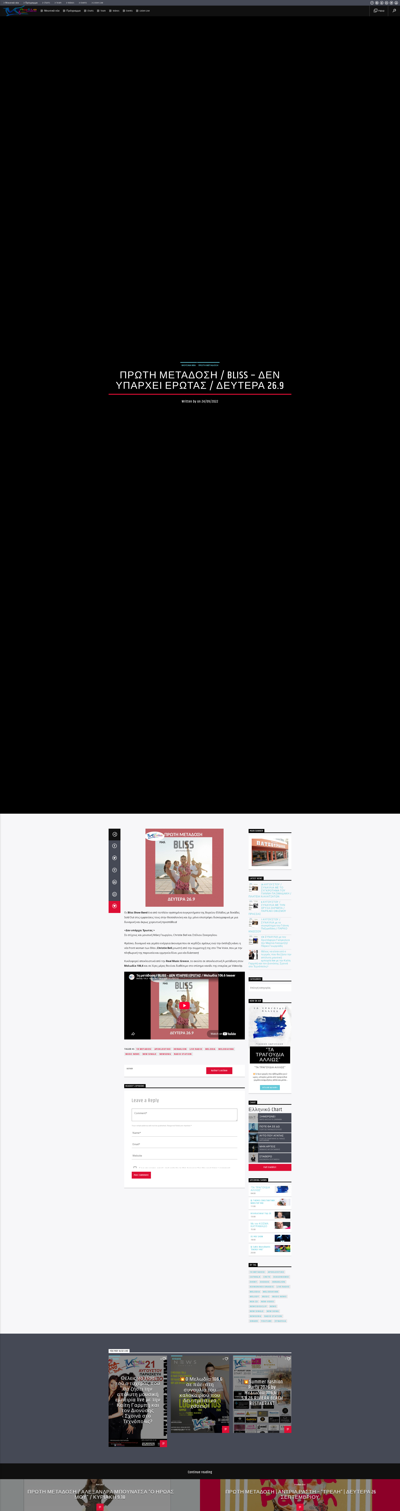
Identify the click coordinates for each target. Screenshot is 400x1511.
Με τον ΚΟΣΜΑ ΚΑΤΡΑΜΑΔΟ (260, 1249)
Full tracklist (270, 1191)
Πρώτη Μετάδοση (208, 376)
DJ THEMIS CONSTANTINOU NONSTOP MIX (263, 1226)
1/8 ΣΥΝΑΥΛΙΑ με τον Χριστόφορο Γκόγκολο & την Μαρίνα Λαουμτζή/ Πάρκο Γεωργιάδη (275, 966)
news (273, 1330)
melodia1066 (226, 1073)
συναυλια (280, 1345)
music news (132, 1078)
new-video (267, 1325)
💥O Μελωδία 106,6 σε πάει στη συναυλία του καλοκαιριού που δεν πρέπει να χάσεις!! (200, 1417)
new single (149, 1078)
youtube (266, 1345)
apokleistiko (163, 1073)
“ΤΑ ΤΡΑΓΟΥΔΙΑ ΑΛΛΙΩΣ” (260, 1213)
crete (266, 1301)
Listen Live (98, 3)
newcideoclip (258, 1330)
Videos (71, 3)
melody (254, 1320)
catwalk (255, 1301)
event (253, 1306)
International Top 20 (261, 1237)
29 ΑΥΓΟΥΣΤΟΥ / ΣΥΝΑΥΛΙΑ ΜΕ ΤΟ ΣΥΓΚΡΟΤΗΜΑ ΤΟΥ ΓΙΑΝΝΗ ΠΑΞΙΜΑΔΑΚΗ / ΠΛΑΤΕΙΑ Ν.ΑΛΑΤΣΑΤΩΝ (270, 914)
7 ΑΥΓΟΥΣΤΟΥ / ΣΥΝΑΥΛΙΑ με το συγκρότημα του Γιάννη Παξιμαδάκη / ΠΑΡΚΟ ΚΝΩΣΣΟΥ (269, 949)
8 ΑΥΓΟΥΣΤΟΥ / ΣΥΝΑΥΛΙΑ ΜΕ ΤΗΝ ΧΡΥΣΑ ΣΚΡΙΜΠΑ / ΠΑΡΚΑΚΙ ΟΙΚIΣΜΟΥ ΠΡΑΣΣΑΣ (267, 932)
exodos (264, 1306)
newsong (165, 1078)
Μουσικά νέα (12, 3)
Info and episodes (270, 1111)
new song (273, 1335)
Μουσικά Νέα (189, 376)
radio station (183, 1078)
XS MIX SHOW (257, 1261)
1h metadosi (143, 1073)
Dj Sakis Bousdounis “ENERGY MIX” (260, 1272)
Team (59, 3)
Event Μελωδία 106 (245, 1382)
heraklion (180, 1073)
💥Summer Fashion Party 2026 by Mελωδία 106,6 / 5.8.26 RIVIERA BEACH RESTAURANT (262, 1416)
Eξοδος (114, 1382)
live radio (196, 1073)
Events (84, 3)
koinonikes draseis (262, 1310)
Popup (381, 11)
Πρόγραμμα (31, 3)
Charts (47, 3)
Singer (254, 1345)
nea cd (254, 1325)
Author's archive (219, 1094)
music (265, 1320)
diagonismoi (281, 1301)
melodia (210, 1073)
